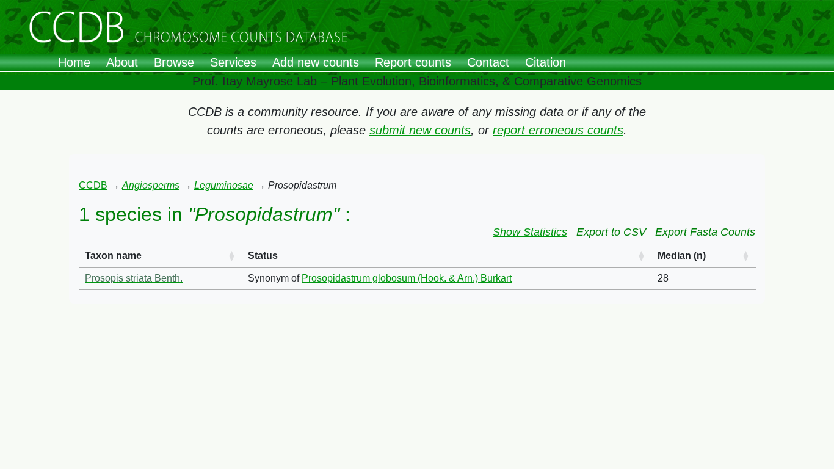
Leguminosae (223, 185)
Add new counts (315, 62)
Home (74, 62)
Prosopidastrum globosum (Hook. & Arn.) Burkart (407, 278)
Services (233, 62)
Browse (174, 62)
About (122, 62)
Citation (545, 62)
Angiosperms (150, 185)
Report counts (413, 62)
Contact (488, 62)
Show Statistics (530, 232)
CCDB (93, 185)
